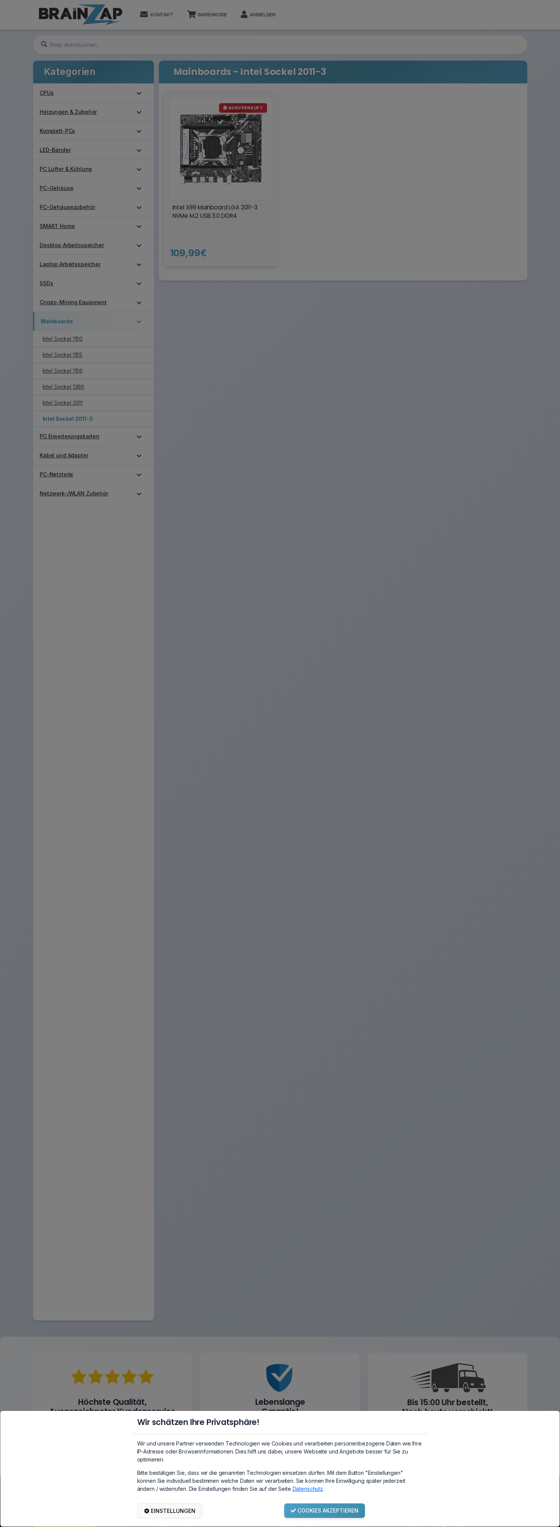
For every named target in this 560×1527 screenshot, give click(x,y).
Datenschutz (308, 1488)
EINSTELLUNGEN (173, 1511)
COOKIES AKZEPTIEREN (328, 1510)
